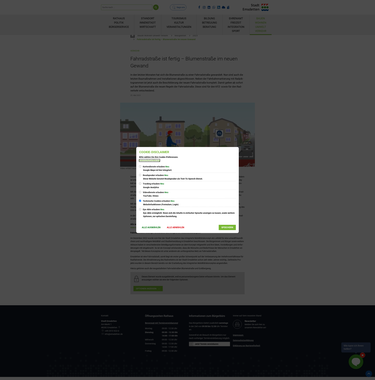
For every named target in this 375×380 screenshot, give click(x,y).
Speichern (227, 227)
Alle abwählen (175, 227)
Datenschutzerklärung (149, 160)
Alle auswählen (151, 227)
